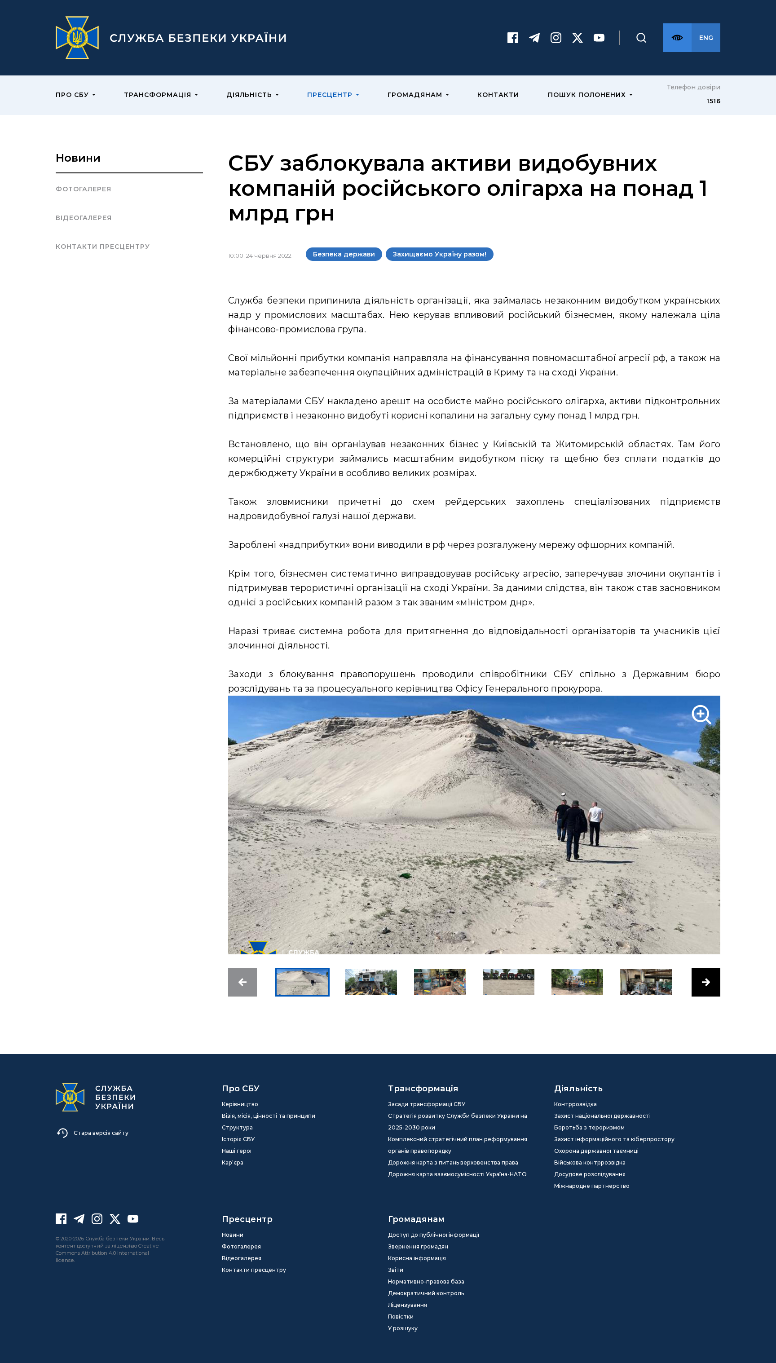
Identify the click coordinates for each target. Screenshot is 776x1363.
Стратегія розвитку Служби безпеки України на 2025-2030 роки (457, 1121)
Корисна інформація (417, 1258)
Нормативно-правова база (426, 1281)
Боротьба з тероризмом (589, 1127)
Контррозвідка (575, 1104)
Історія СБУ (238, 1139)
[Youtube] (599, 37)
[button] (242, 982)
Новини (78, 157)
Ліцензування (407, 1304)
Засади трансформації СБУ (426, 1104)
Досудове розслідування (590, 1174)
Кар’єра (232, 1162)
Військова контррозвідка (590, 1162)
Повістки (401, 1316)
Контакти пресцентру (103, 247)
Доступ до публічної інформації (433, 1234)
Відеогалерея (84, 218)
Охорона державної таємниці (596, 1150)
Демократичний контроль (426, 1293)
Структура (237, 1127)
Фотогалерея (83, 189)
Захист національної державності (602, 1115)
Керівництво (240, 1104)
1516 (713, 101)
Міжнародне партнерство (592, 1185)
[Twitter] (577, 37)
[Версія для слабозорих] (677, 37)
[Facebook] (512, 37)
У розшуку (403, 1328)
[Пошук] (641, 38)
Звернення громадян (418, 1246)
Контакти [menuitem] (498, 95)
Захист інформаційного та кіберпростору (614, 1139)
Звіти (395, 1269)
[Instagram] (556, 37)
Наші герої (236, 1150)
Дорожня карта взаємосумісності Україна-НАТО (457, 1174)
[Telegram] (534, 37)
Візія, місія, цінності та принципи (268, 1115)
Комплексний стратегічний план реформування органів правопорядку (457, 1145)
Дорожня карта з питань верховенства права (453, 1162)
